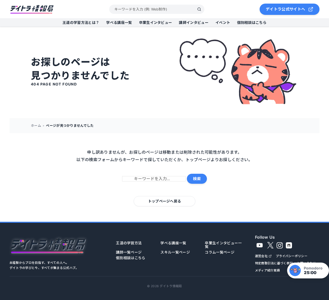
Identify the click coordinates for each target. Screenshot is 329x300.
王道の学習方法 (129, 243)
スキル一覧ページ (175, 252)
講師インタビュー (193, 22)
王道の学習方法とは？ (80, 22)
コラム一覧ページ (219, 252)
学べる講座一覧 (119, 22)
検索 (197, 178)
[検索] (199, 9)
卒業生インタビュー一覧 (223, 244)
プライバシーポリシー (291, 256)
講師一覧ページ (129, 252)
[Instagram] (280, 245)
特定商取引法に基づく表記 (274, 263)
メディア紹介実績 (267, 270)
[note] (289, 245)
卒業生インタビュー (155, 22)
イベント (222, 22)
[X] (270, 245)
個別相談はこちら (252, 22)
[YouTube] (259, 245)
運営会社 (261, 256)
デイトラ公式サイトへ (285, 9)
